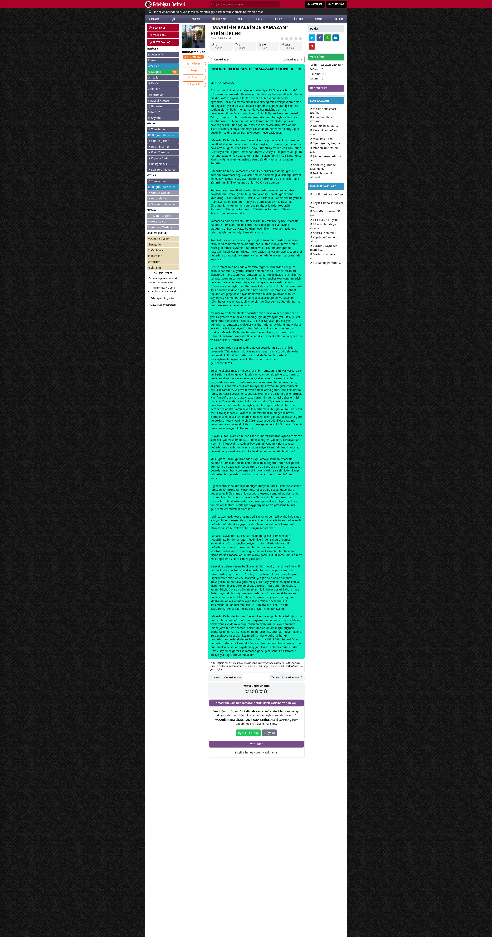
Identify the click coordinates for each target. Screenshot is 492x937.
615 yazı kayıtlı (194, 57)
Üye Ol (270, 733)
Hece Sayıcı (158, 221)
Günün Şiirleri (160, 141)
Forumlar (157, 95)
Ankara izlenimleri (324, 233)
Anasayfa (157, 54)
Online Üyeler (160, 239)
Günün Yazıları (160, 192)
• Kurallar (153, 291)
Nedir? (155, 112)
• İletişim (173, 291)
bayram (255, 443)
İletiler (155, 89)
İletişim (156, 267)
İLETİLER (298, 19)
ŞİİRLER (175, 19)
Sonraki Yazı (291, 59)
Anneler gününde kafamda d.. (322, 166)
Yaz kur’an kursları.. (325, 125)
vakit (238, 390)
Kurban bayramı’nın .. (326, 263)
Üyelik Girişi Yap (248, 733)
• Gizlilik (170, 287)
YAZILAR (195, 19)
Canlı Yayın (158, 250)
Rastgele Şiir (159, 164)
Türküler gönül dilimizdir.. (320, 175)
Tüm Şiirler (158, 129)
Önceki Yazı (221, 59)
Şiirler (155, 66)
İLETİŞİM (338, 19)
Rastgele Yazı (159, 198)
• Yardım (163, 291)
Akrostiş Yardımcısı (163, 227)
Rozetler (156, 244)
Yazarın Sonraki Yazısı (285, 677)
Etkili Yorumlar (160, 152)
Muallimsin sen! (322, 139)
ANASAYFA (154, 19)
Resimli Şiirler (160, 146)
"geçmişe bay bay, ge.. (327, 143)
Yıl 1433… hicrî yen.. (325, 220)
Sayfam (156, 118)
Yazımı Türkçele (161, 216)
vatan (224, 98)
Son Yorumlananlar (163, 169)
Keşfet (155, 83)
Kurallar (156, 256)
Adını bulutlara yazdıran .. (320, 119)
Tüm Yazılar (158, 181)
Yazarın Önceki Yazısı (227, 677)
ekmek (238, 255)
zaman (248, 109)
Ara (153, 60)
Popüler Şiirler (160, 158)
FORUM (258, 19)
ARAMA (318, 19)
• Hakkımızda (158, 287)
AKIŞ (240, 19)
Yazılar (155, 77)
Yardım (155, 262)
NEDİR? (278, 19)
